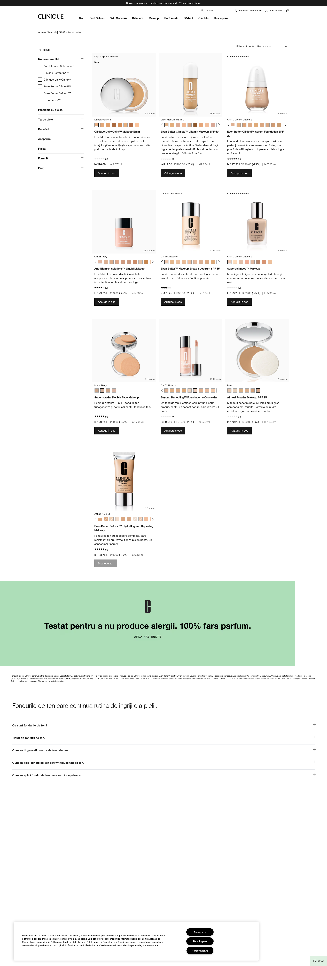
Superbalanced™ (240, 676)
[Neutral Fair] (235, 390)
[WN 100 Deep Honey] (146, 261)
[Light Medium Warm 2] (166, 124)
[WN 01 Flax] (135, 519)
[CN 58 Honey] (256, 124)
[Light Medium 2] (125, 124)
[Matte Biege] (102, 390)
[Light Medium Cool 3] (189, 124)
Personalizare (200, 950)
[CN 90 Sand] (279, 124)
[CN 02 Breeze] (195, 390)
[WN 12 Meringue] (172, 261)
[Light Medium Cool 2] (178, 124)
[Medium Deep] (120, 124)
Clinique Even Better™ (161, 676)
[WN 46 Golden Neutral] (238, 124)
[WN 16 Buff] (178, 261)
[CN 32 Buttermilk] (213, 390)
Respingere (200, 941)
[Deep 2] (114, 124)
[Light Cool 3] (207, 124)
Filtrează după (245, 46)
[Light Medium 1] (96, 124)
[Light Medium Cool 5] (213, 124)
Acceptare (200, 932)
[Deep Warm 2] (195, 124)
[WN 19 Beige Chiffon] (270, 261)
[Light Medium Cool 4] (201, 124)
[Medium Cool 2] (172, 124)
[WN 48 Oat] (244, 124)
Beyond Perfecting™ (198, 676)
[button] (318, 961)
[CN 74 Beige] (273, 124)
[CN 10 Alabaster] (166, 261)
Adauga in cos (106, 172)
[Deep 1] (131, 124)
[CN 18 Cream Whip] (184, 261)
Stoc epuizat (105, 563)
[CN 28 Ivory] (100, 261)
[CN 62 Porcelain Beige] (262, 124)
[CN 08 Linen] (140, 261)
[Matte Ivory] (114, 390)
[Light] (137, 124)
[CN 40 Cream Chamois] (233, 124)
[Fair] (229, 390)
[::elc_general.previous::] (162, 124)
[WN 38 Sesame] (201, 390)
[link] (163, 623)
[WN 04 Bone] (111, 519)
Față (63, 32)
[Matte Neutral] (96, 390)
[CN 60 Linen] (258, 261)
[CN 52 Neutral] (250, 124)
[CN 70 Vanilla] (267, 124)
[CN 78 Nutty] (135, 261)
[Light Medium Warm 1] (184, 124)
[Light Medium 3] (102, 124)
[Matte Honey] (108, 390)
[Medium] (108, 124)
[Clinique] (51, 16)
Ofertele (203, 18)
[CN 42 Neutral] (247, 261)
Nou (81, 18)
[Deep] (258, 390)
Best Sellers (97, 18)
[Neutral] (247, 390)
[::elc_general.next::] (218, 124)
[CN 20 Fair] (189, 261)
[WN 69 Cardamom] (129, 519)
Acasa (42, 32)
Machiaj (53, 32)
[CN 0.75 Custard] (117, 519)
